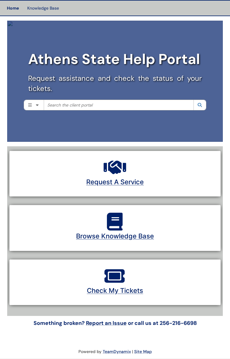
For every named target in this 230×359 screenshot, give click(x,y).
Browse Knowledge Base (115, 236)
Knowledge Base (43, 8)
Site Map (143, 351)
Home (13, 8)
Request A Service (115, 182)
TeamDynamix (117, 351)
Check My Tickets (115, 290)
